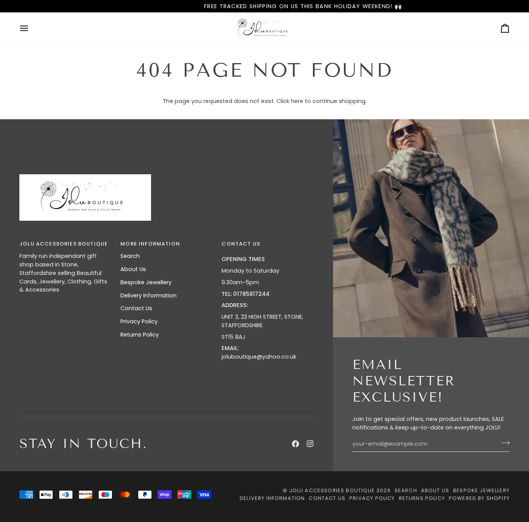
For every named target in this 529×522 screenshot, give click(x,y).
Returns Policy (139, 334)
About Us (133, 269)
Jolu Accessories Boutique (332, 490)
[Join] (503, 443)
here (297, 101)
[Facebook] (295, 443)
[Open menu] (31, 28)
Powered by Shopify (479, 498)
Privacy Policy (139, 321)
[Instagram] (310, 443)
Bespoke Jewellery (146, 282)
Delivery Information (148, 295)
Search (130, 256)
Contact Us (136, 308)
